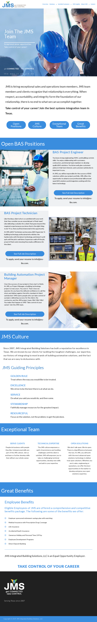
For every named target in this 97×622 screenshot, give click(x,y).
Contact (93, 4)
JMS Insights (76, 4)
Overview (45, 4)
